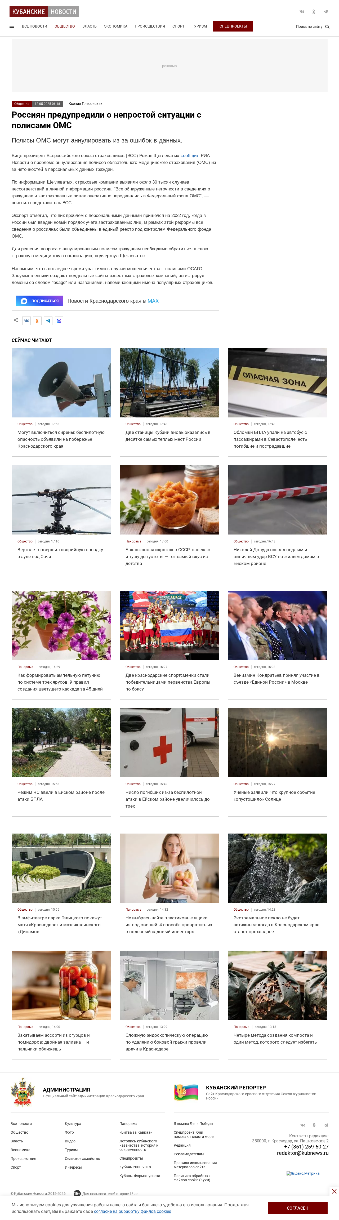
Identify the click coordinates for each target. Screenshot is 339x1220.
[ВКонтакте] (26, 321)
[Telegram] (48, 321)
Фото (69, 1132)
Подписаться (45, 301)
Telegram (326, 12)
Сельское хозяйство (82, 1158)
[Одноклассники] (37, 321)
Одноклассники (314, 12)
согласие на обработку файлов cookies (132, 1211)
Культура (73, 1123)
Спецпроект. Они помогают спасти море (193, 1134)
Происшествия (150, 26)
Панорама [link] (133, 541)
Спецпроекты (233, 26)
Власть (89, 26)
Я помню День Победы (193, 1123)
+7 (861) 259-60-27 (306, 1146)
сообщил (190, 155)
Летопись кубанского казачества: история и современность (138, 1145)
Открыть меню (12, 27)
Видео (70, 1141)
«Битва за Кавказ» (135, 1132)
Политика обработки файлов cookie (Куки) (192, 1178)
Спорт (178, 26)
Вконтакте (302, 12)
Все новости (34, 26)
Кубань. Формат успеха (139, 1176)
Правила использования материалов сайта (195, 1165)
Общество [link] (25, 424)
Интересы (73, 1167)
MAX (153, 301)
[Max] (59, 321)
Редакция (182, 1145)
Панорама (128, 1123)
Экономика (115, 26)
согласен (297, 1208)
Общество (65, 26)
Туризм (199, 26)
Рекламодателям (189, 1154)
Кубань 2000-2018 (135, 1167)
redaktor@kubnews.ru (303, 1153)
